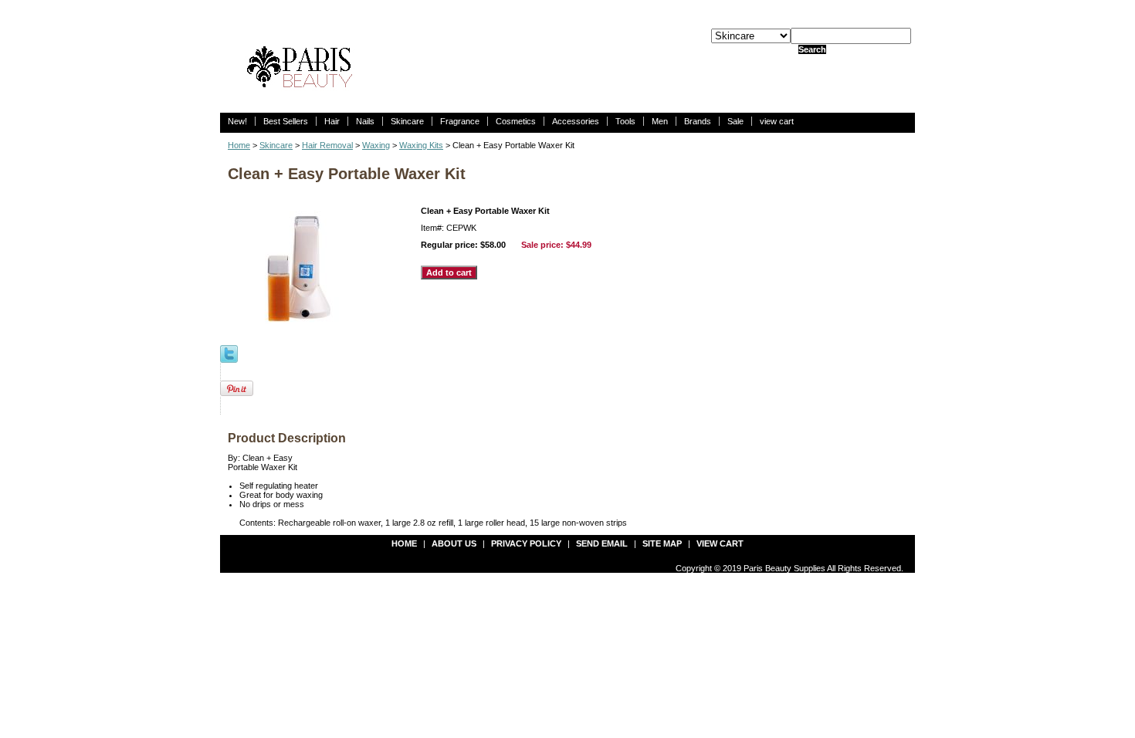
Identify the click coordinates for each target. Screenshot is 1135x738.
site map (662, 543)
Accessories (575, 121)
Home (239, 145)
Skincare (407, 121)
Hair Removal (327, 145)
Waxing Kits (421, 145)
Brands (697, 121)
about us (454, 543)
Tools (625, 121)
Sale (735, 121)
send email (602, 543)
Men (660, 121)
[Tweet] (229, 352)
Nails (365, 121)
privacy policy (526, 543)
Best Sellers (285, 121)
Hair (332, 121)
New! (237, 121)
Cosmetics (516, 121)
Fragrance (459, 121)
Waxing (376, 145)
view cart (777, 121)
